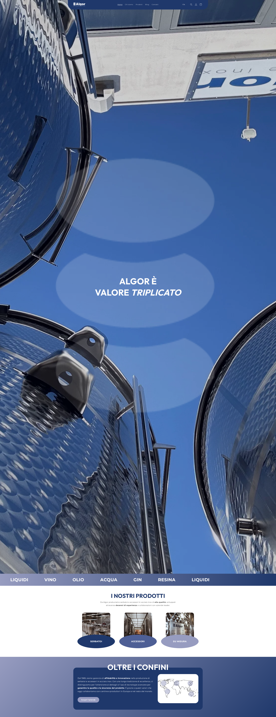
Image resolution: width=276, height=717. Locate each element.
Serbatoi (96, 641)
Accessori (138, 641)
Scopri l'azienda (88, 700)
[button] (191, 4)
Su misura (180, 641)
